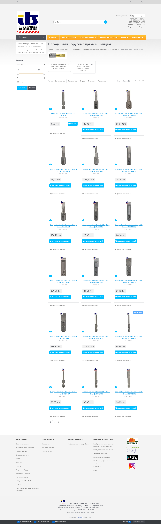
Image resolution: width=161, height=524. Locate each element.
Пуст (142, 2)
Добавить (73, 124)
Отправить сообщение (136, 27)
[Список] (139, 80)
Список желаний (60, 521)
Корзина (125, 521)
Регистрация (27, 2)
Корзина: (139, 16)
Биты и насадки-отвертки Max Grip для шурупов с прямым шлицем (58, 66)
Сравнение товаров (43, 521)
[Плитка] (135, 80)
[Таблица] (143, 80)
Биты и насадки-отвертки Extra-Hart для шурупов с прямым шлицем (83, 67)
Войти (19, 2)
